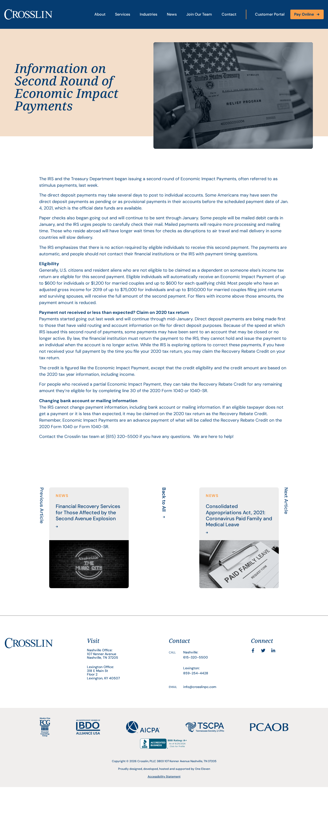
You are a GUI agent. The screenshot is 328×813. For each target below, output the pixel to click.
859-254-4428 (195, 673)
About (99, 14)
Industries (148, 14)
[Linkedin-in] (273, 650)
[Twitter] (263, 650)
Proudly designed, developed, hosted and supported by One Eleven (164, 769)
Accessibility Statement (164, 776)
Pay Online (304, 14)
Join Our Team (199, 14)
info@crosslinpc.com (199, 687)
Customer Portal (270, 14)
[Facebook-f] (253, 650)
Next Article (286, 500)
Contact (229, 14)
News (172, 14)
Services (122, 14)
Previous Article (42, 505)
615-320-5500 (195, 657)
